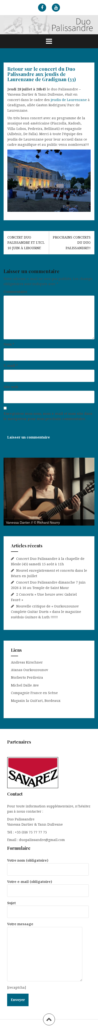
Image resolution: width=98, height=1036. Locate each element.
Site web (11, 387)
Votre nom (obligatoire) (27, 860)
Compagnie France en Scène (34, 693)
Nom (9, 344)
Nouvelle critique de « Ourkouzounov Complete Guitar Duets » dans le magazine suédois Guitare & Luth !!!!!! (46, 611)
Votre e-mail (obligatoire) (29, 881)
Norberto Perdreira (27, 677)
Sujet (11, 903)
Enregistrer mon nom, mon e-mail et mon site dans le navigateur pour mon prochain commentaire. (48, 416)
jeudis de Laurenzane (69, 99)
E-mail (11, 365)
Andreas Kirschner (27, 662)
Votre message (20, 924)
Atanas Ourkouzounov (29, 670)
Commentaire (15, 291)
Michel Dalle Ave (25, 685)
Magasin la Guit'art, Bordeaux (35, 700)
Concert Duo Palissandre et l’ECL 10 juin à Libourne (25, 242)
